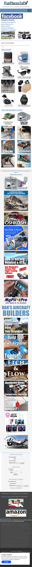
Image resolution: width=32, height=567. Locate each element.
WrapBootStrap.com (14, 552)
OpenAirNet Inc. (26, 551)
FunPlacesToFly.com (5, 551)
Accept (6, 562)
